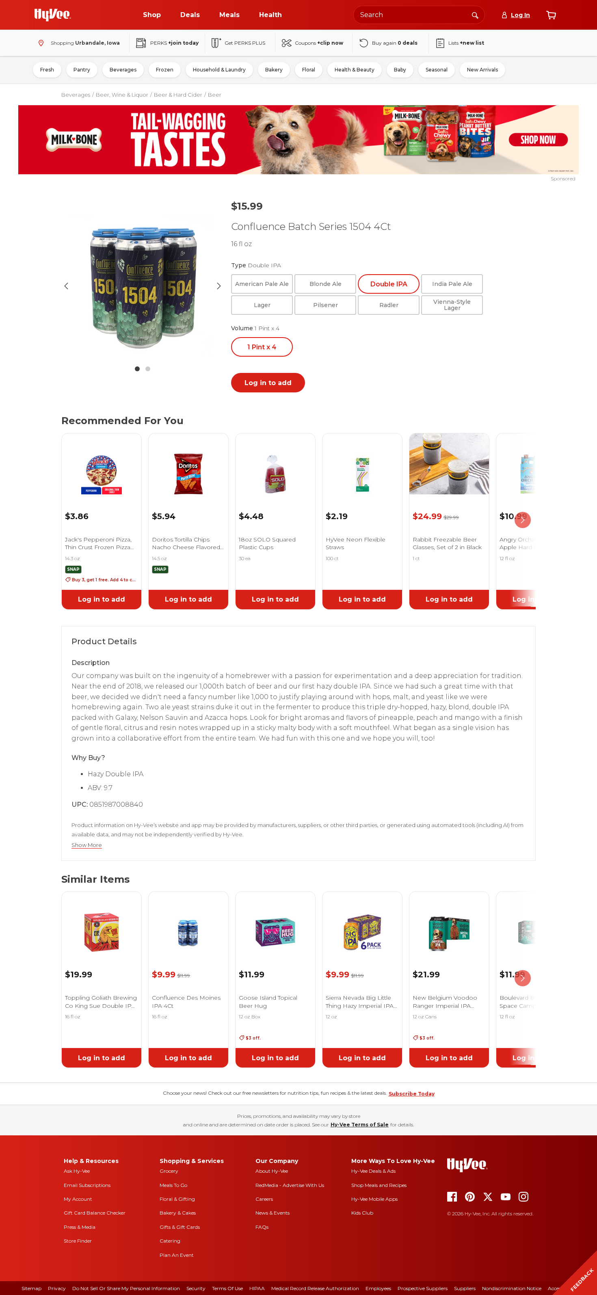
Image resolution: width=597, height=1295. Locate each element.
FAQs (261, 1227)
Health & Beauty (354, 70)
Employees (378, 1288)
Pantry (82, 70)
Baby (400, 70)
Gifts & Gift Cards (180, 1227)
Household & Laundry (219, 70)
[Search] (475, 15)
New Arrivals (482, 70)
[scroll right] (523, 520)
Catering (170, 1241)
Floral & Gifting (177, 1199)
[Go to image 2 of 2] (148, 369)
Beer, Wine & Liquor (122, 94)
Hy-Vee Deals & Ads (373, 1171)
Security (195, 1288)
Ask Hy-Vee (77, 1171)
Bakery (274, 70)
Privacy (57, 1288)
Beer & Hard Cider (178, 94)
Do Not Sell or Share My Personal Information (126, 1288)
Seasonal (437, 70)
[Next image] (219, 286)
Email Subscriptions (87, 1185)
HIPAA (257, 1288)
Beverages (123, 70)
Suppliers (465, 1288)
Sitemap (31, 1288)
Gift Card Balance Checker (94, 1213)
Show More (86, 845)
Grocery (169, 1171)
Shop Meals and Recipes (379, 1185)
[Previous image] (66, 286)
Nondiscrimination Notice (511, 1288)
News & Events (272, 1213)
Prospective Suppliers (423, 1288)
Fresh (47, 70)
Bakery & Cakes (178, 1213)
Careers (264, 1199)
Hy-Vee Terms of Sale (360, 1125)
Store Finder (78, 1241)
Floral (308, 70)
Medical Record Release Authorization (315, 1288)
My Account (78, 1199)
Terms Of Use (227, 1288)
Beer (214, 94)
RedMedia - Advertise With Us (289, 1185)
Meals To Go (173, 1185)
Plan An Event (177, 1255)
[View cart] (551, 15)
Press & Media (79, 1227)
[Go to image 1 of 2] (137, 369)
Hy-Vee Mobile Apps (374, 1199)
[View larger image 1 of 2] (142, 285)
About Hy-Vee (271, 1171)
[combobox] (419, 15)
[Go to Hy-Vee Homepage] (53, 15)
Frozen (164, 70)
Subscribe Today (412, 1094)
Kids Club (362, 1213)
